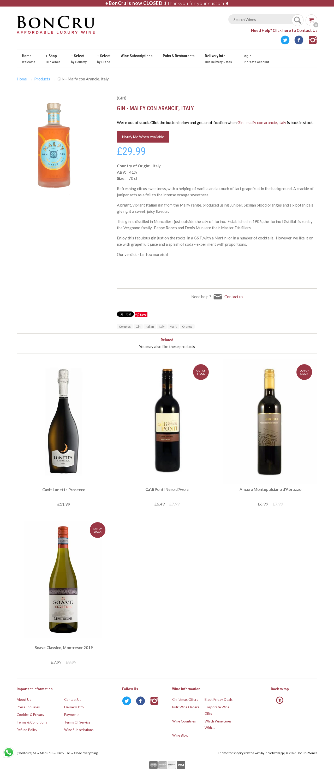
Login (255, 59)
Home (28, 59)
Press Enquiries (28, 707)
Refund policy (27, 730)
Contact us (233, 296)
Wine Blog (180, 735)
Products (42, 79)
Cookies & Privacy (30, 715)
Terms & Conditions (32, 722)
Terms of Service (77, 722)
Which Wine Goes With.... (218, 724)
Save (143, 314)
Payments (71, 715)
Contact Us (72, 699)
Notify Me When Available (143, 136)
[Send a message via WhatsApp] (9, 752)
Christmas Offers (185, 699)
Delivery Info (218, 59)
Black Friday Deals (218, 699)
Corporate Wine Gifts (217, 710)
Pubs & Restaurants (178, 56)
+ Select (79, 59)
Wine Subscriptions (136, 56)
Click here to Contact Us (295, 30)
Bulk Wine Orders (185, 707)
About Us (24, 699)
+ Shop (53, 59)
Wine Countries (184, 721)
